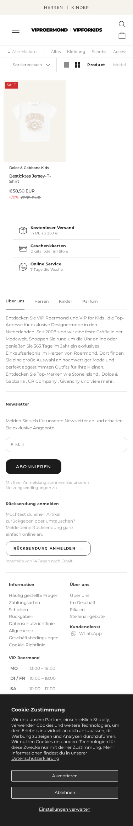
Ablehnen (65, 792)
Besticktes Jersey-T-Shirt (30, 179)
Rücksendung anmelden (48, 548)
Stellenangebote (87, 616)
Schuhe (99, 51)
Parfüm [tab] (90, 301)
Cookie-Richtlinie (27, 644)
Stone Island (85, 374)
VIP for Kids (91, 318)
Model (119, 65)
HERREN (53, 7)
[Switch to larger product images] (66, 65)
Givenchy (70, 381)
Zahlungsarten (24, 602)
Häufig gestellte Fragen (34, 595)
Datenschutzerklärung (35, 758)
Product (96, 65)
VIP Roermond (53, 318)
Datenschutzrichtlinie (32, 623)
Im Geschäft (83, 602)
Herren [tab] (41, 301)
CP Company (42, 381)
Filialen (77, 609)
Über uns (79, 595)
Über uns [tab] (15, 300)
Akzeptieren (65, 775)
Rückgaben (21, 616)
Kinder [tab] (66, 301)
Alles (56, 51)
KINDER (80, 7)
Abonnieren (33, 466)
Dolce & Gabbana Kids (29, 167)
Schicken (18, 609)
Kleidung (76, 51)
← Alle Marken (22, 51)
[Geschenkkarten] (66, 249)
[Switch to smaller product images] (77, 65)
